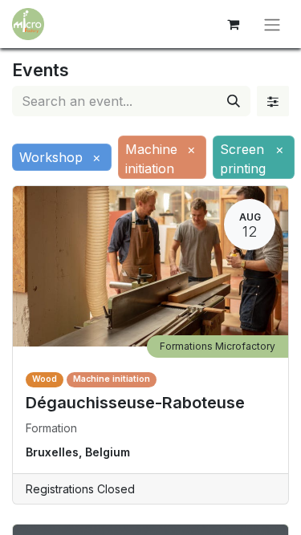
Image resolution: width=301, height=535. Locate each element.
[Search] (233, 101)
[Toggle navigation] (272, 24)
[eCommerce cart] (233, 24)
